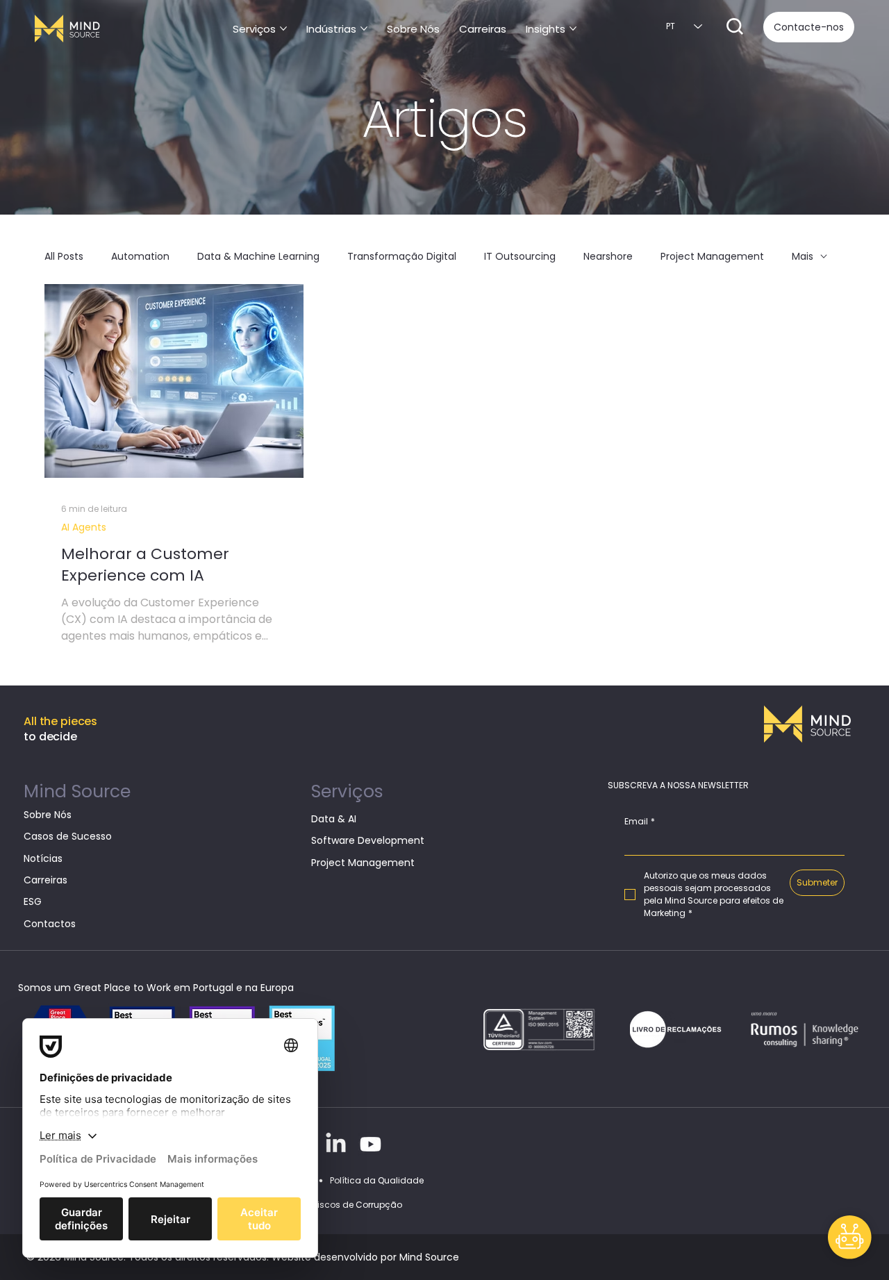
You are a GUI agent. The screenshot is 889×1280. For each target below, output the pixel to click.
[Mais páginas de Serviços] (283, 28)
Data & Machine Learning (258, 256)
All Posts (63, 256)
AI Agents (83, 527)
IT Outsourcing (520, 256)
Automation (140, 256)
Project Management (712, 256)
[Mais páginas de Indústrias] (363, 28)
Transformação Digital (401, 256)
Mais (802, 256)
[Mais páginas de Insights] (573, 28)
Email (639, 821)
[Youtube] (370, 1144)
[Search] (734, 26)
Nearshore (608, 256)
